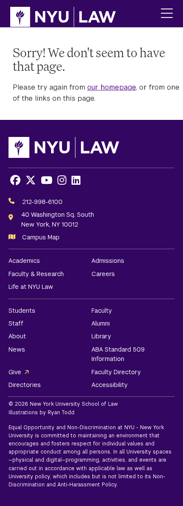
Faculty (102, 310)
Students (22, 310)
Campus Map (41, 237)
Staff (16, 323)
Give (15, 372)
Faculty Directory (116, 372)
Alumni (101, 323)
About (17, 336)
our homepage (111, 87)
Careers (103, 274)
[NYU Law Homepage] (63, 13)
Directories (25, 385)
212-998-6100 (42, 202)
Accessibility (110, 385)
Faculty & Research (36, 274)
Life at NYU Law (31, 287)
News (17, 349)
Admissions (108, 261)
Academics (24, 261)
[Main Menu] (167, 14)
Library (101, 336)
